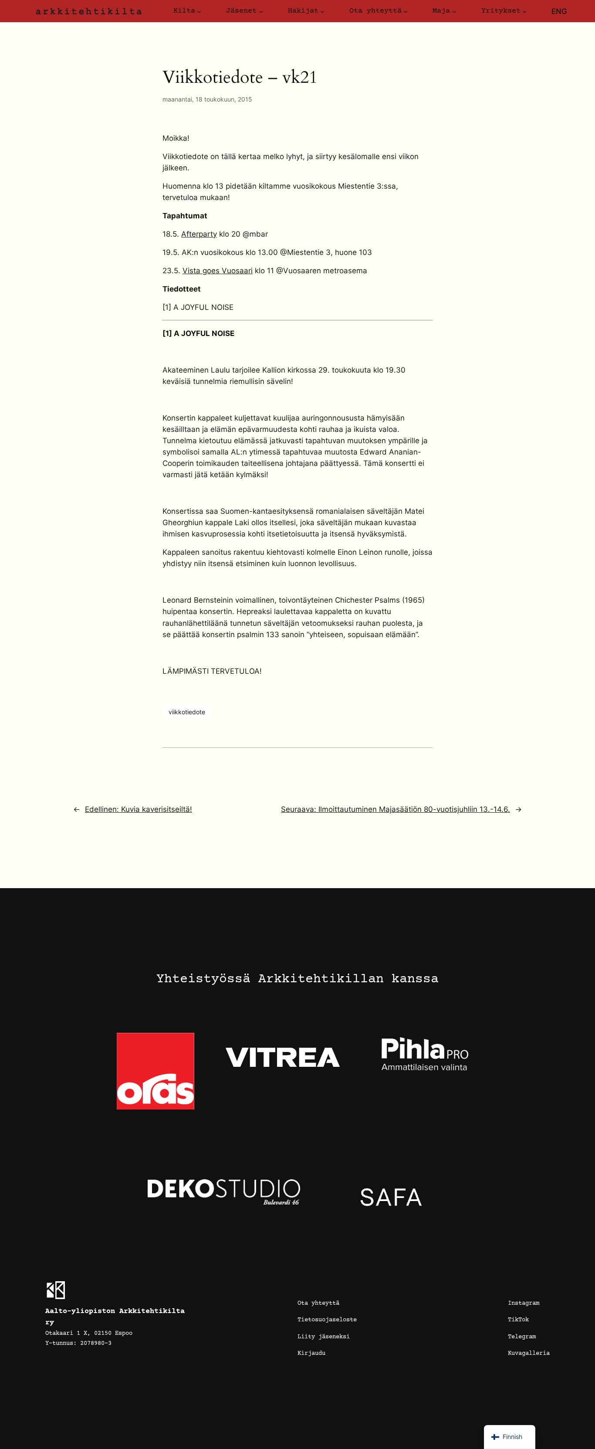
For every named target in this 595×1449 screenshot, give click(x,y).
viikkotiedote (187, 712)
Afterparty (199, 234)
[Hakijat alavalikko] (322, 11)
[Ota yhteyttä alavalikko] (405, 11)
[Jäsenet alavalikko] (261, 11)
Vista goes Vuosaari (218, 270)
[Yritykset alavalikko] (524, 11)
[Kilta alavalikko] (199, 11)
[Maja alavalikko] (454, 11)
